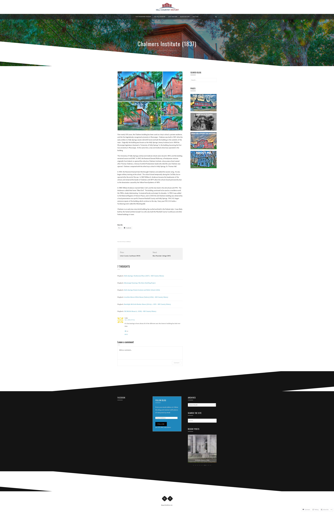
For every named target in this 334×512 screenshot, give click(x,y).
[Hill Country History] (118, 16)
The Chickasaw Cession (143, 16)
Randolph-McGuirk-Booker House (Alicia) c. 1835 (202, 461)
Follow (161, 424)
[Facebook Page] (170, 499)
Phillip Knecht (162, 50)
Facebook (121, 397)
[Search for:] (203, 80)
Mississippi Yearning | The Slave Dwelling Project (140, 283)
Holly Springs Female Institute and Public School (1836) (142, 290)
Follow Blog (160, 400)
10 (211, 466)
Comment (176, 362)
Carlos (126, 318)
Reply (126, 334)
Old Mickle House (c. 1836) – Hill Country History (140, 311)
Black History (185, 16)
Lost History (172, 16)
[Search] (216, 16)
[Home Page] (165, 499)
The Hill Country (159, 16)
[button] (140, 86)
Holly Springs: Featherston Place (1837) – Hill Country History (144, 276)
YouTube (195, 16)
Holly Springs (127, 241)
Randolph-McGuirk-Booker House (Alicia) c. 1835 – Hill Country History (147, 304)
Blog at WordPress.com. (167, 505)
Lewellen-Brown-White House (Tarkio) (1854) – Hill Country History (146, 297)
